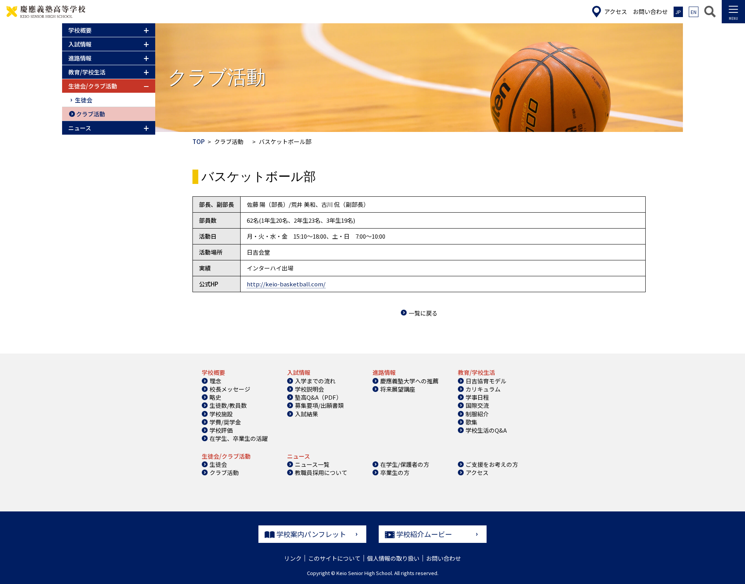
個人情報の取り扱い (393, 558)
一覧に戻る (423, 313)
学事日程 (477, 397)
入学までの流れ (315, 381)
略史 (215, 397)
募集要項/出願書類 (319, 405)
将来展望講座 (397, 389)
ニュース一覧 (312, 464)
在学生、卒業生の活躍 (239, 438)
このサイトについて (334, 558)
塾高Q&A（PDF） (318, 397)
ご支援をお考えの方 (492, 464)
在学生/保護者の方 (404, 464)
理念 (215, 381)
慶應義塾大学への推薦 (409, 381)
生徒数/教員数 (228, 405)
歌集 (471, 422)
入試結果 (306, 414)
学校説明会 (309, 389)
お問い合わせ (443, 558)
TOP (198, 141)
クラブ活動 (90, 114)
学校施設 (221, 414)
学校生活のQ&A (486, 430)
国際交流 (477, 405)
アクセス (477, 472)
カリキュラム (483, 389)
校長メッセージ (230, 389)
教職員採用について (321, 472)
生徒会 (83, 100)
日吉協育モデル (486, 381)
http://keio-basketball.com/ (286, 284)
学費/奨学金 (225, 422)
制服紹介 (477, 414)
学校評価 (221, 430)
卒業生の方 (394, 472)
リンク (292, 558)
